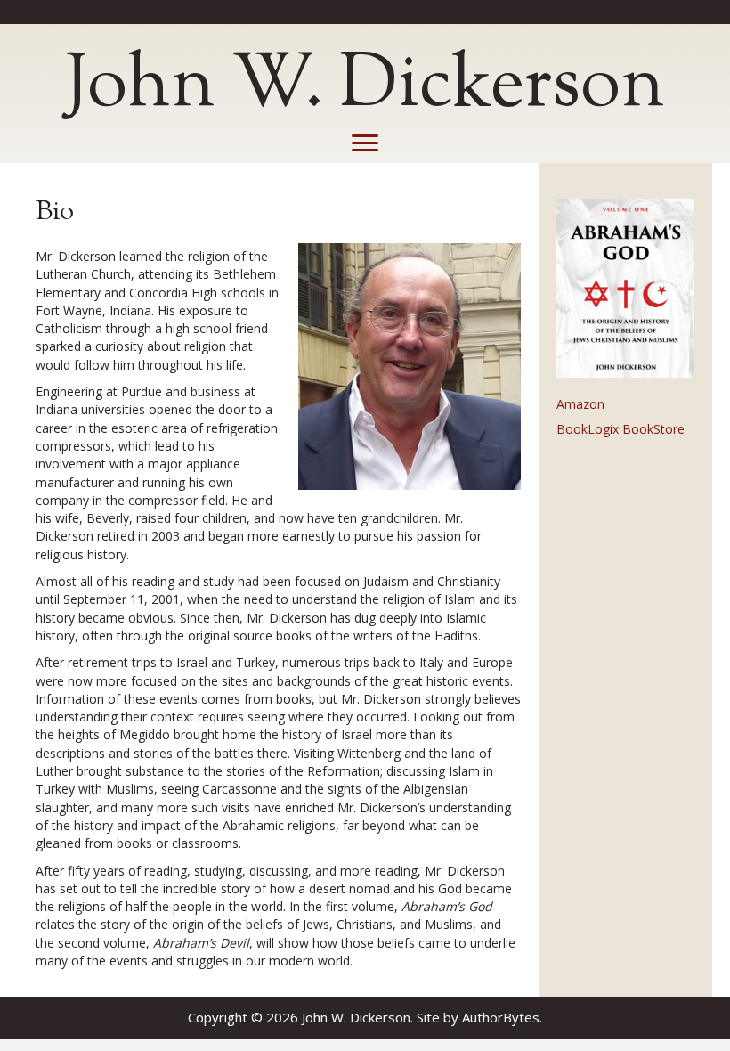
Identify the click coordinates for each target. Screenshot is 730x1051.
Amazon (580, 403)
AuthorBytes (500, 1017)
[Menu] (365, 143)
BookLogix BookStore (620, 428)
